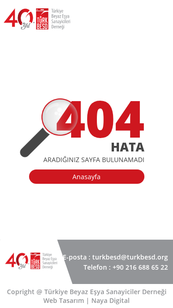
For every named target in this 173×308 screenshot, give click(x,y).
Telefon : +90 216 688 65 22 (126, 267)
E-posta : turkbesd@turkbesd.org (115, 257)
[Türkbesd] (37, 32)
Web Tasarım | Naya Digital (86, 300)
